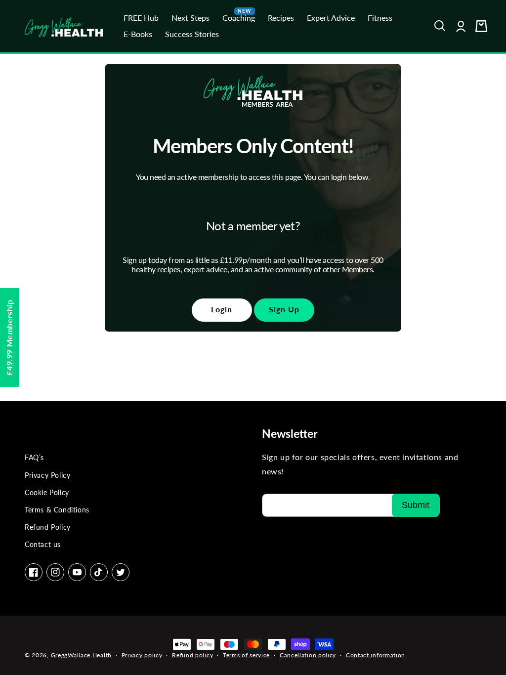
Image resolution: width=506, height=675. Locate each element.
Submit (415, 505)
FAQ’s (34, 457)
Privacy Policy (47, 475)
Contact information (375, 655)
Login (221, 309)
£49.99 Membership (9, 337)
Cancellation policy (308, 655)
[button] (440, 26)
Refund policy (192, 655)
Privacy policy (142, 655)
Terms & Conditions (57, 510)
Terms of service (246, 655)
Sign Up (284, 309)
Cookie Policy (47, 492)
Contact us (43, 544)
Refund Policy (48, 527)
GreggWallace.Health (81, 655)
